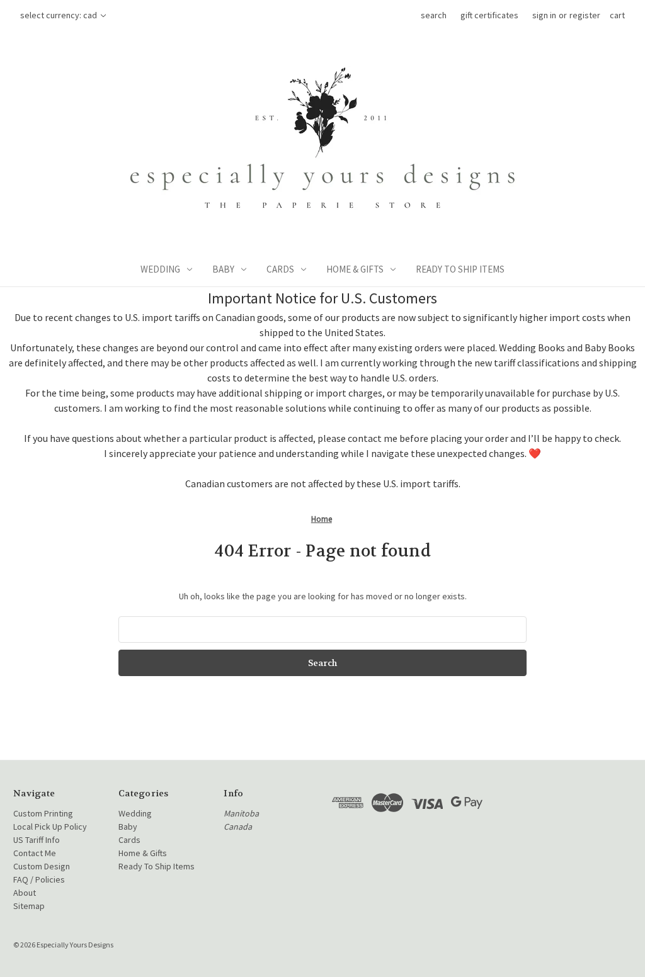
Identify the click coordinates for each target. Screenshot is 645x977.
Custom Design (41, 866)
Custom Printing (43, 813)
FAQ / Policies (39, 879)
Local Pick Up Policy (50, 826)
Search (434, 15)
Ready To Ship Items (460, 269)
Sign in (544, 15)
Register (584, 15)
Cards (280, 269)
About (24, 892)
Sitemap (29, 906)
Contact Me (34, 853)
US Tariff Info (36, 839)
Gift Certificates (489, 15)
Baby (223, 269)
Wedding (160, 269)
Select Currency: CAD (59, 15)
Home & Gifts (355, 269)
